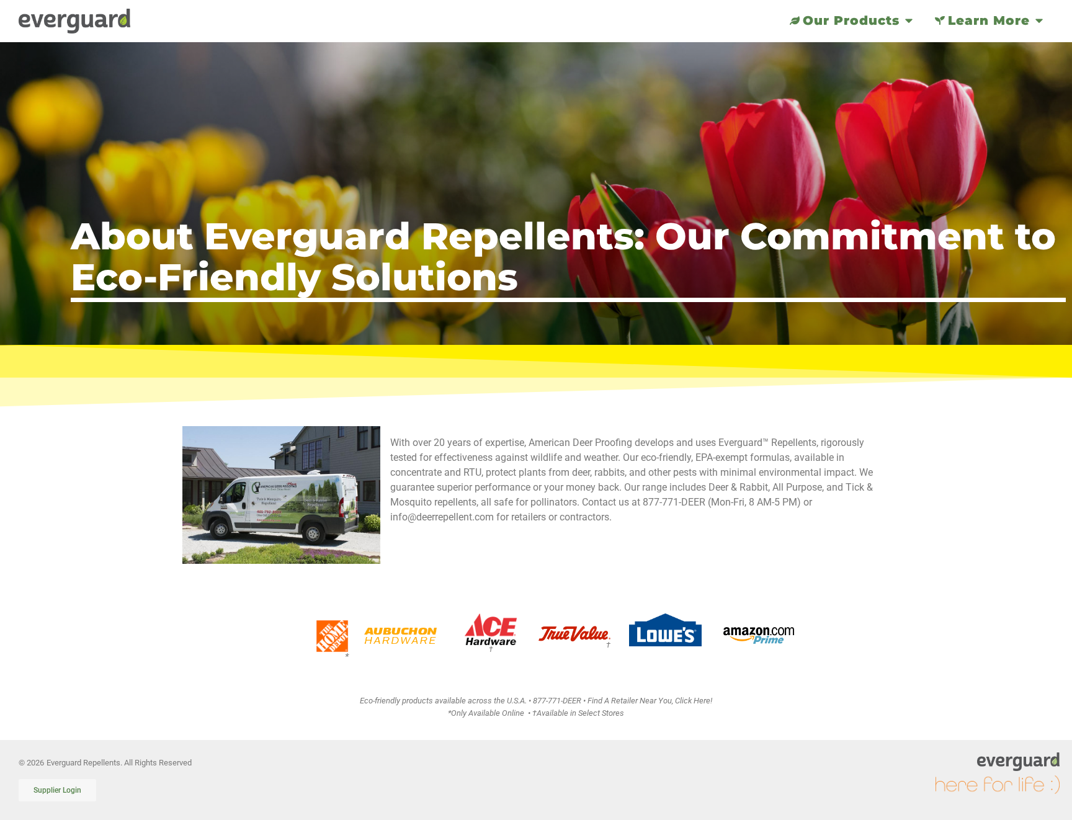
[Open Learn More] (1039, 20)
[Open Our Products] (909, 20)
